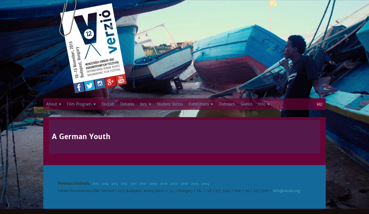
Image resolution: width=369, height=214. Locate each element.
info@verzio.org (286, 191)
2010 (142, 184)
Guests (247, 104)
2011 (133, 184)
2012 (124, 184)
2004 (205, 184)
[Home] (93, 45)
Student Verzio (170, 104)
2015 (95, 184)
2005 (195, 184)
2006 (184, 184)
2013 (114, 184)
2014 (105, 184)
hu (319, 104)
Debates (127, 104)
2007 (174, 184)
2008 (163, 184)
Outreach (227, 104)
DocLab (107, 104)
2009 (153, 184)
